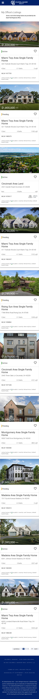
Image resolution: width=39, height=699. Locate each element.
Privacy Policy (25, 669)
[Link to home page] (19, 2)
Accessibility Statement (13, 672)
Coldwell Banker (11, 659)
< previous (16, 649)
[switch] (35, 51)
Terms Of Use (13, 669)
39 (32, 649)
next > (36, 649)
